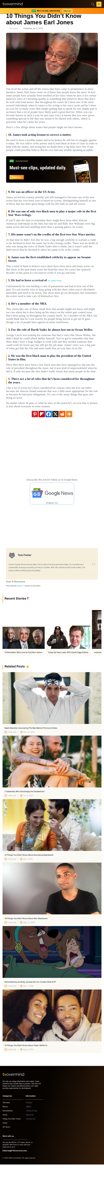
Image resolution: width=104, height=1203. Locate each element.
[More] (69, 450)
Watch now (67, 11)
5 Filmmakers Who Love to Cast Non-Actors (23, 688)
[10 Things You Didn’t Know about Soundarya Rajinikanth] (52, 861)
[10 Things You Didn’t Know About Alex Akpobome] (52, 925)
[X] (55, 450)
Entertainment (8, 1149)
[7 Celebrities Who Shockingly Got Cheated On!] (52, 798)
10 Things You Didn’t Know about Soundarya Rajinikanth (29, 891)
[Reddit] (62, 450)
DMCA (28, 1145)
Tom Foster (13, 28)
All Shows (6, 1165)
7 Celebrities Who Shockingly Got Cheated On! (25, 828)
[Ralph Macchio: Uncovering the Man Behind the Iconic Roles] (52, 734)
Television (7, 1141)
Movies (5, 1145)
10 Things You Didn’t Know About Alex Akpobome (26, 955)
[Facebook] (48, 450)
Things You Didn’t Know (12, 1157)
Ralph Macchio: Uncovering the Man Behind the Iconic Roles (31, 764)
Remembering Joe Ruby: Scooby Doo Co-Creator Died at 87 (30, 1018)
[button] (98, 4)
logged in (20, 622)
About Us (30, 1153)
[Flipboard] (42, 450)
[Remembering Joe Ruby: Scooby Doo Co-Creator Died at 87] (52, 988)
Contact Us (30, 1157)
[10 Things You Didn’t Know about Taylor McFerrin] (52, 1052)
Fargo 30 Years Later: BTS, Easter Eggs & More (68, 688)
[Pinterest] (35, 450)
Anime (5, 1153)
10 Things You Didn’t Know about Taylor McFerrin (26, 1081)
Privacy (29, 1141)
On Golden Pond (54, 304)
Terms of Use (31, 1149)
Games (5, 1161)
